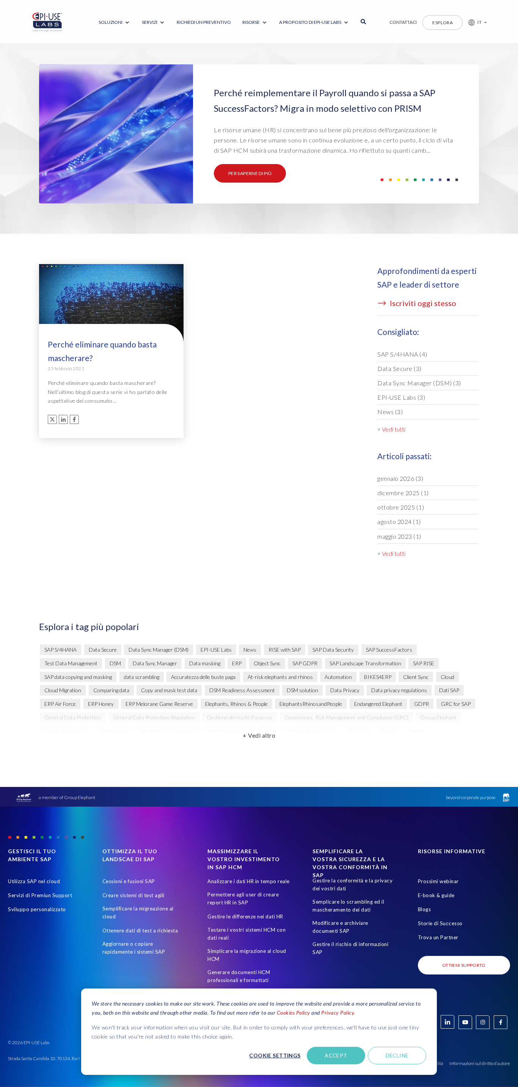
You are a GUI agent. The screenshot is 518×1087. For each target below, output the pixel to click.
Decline (397, 1055)
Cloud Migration (62, 690)
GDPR (421, 704)
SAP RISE (423, 663)
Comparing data (111, 690)
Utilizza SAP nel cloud (34, 881)
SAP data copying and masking (78, 677)
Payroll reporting (63, 744)
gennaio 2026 (400, 478)
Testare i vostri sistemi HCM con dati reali (246, 934)
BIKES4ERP (377, 677)
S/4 (216, 744)
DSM (115, 663)
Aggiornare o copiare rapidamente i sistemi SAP (133, 948)
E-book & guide (436, 895)
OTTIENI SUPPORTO (464, 965)
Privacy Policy (337, 1012)
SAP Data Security (333, 649)
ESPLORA (442, 22)
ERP (237, 663)
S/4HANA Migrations (255, 744)
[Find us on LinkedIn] (447, 1022)
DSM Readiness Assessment (242, 690)
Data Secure (399, 368)
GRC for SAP (456, 704)
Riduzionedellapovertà (175, 744)
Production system (116, 744)
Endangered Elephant (378, 704)
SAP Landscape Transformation (365, 663)
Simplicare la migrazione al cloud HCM (246, 955)
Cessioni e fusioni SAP (128, 881)
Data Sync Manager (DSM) (419, 382)
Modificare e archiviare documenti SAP (340, 927)
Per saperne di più (250, 173)
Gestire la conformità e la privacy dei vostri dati (352, 884)
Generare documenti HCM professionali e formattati (238, 976)
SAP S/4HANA (402, 354)
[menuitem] (114, 22)
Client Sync (416, 677)
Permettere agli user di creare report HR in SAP (243, 898)
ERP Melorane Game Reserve (159, 704)
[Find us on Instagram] (483, 1022)
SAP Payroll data (436, 744)
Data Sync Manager (155, 663)
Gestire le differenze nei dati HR (245, 916)
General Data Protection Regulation (154, 717)
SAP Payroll (393, 744)
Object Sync (267, 663)
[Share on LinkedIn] (63, 419)
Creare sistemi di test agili (133, 895)
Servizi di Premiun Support (40, 895)
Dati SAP (449, 690)
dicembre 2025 (403, 492)
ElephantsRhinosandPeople (310, 704)
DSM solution (302, 690)
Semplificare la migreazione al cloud (138, 913)
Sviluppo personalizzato (37, 909)
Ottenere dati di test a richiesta (140, 930)
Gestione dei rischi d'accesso (239, 717)
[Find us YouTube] (465, 1022)
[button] (475, 22)
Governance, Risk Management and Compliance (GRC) (346, 717)
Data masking (204, 663)
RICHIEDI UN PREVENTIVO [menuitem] (204, 22)
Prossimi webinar (438, 881)
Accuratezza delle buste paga (203, 677)
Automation (338, 677)
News (390, 411)
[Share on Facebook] (74, 419)
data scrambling (141, 677)
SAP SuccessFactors (389, 649)
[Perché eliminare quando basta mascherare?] (111, 307)
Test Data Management (70, 663)
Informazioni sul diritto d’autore (479, 1063)
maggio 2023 (399, 536)
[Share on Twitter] (52, 419)
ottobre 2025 (400, 507)
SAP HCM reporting (345, 744)
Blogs (424, 909)
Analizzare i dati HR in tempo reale (248, 881)
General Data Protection (72, 717)
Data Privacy (344, 690)
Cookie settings (274, 1055)
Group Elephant (438, 717)
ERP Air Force (60, 704)
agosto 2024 (399, 521)
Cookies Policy (293, 1012)
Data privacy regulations (399, 690)
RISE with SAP (284, 649)
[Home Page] (47, 22)
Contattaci (403, 22)
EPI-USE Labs (401, 397)
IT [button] (479, 22)
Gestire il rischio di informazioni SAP (350, 948)
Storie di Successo (440, 923)
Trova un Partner (438, 937)
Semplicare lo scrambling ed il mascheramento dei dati (348, 906)
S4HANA (302, 744)
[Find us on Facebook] (500, 1022)
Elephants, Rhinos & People (236, 704)
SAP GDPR (304, 663)
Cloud (447, 677)
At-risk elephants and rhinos (280, 677)
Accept (336, 1055)
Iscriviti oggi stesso (422, 303)
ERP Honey (101, 704)
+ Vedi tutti (391, 429)
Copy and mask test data (169, 690)
